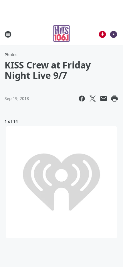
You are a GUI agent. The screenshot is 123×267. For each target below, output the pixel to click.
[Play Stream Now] (113, 34)
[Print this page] (114, 99)
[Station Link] (61, 34)
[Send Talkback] (102, 34)
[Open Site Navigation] (8, 34)
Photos (11, 54)
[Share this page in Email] (104, 99)
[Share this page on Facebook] (82, 99)
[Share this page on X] (93, 99)
